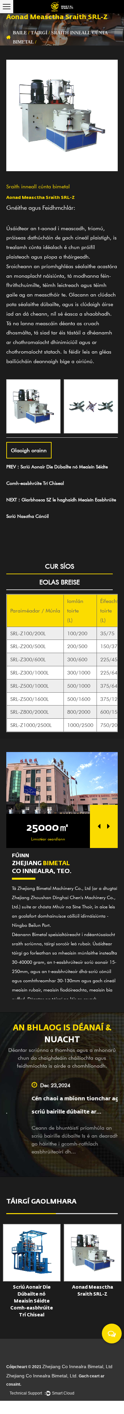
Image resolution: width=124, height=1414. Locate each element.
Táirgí (39, 32)
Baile (20, 32)
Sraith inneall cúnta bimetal (38, 186)
